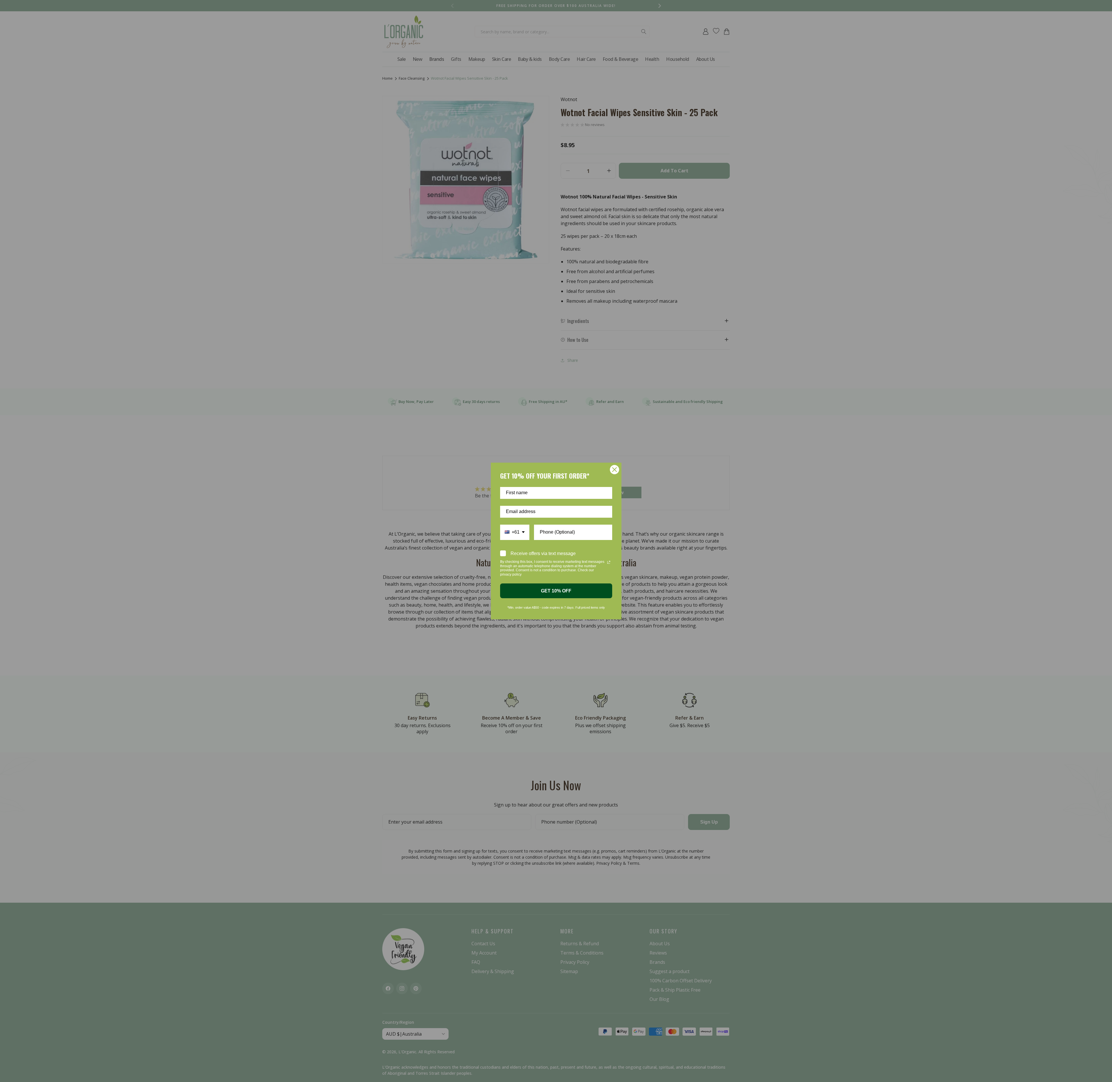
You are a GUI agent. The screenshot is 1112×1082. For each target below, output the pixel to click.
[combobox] (514, 532)
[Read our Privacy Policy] (608, 562)
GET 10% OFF (556, 590)
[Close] (614, 470)
